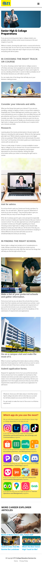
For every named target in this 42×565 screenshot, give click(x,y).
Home (16, 561)
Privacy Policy (24, 561)
